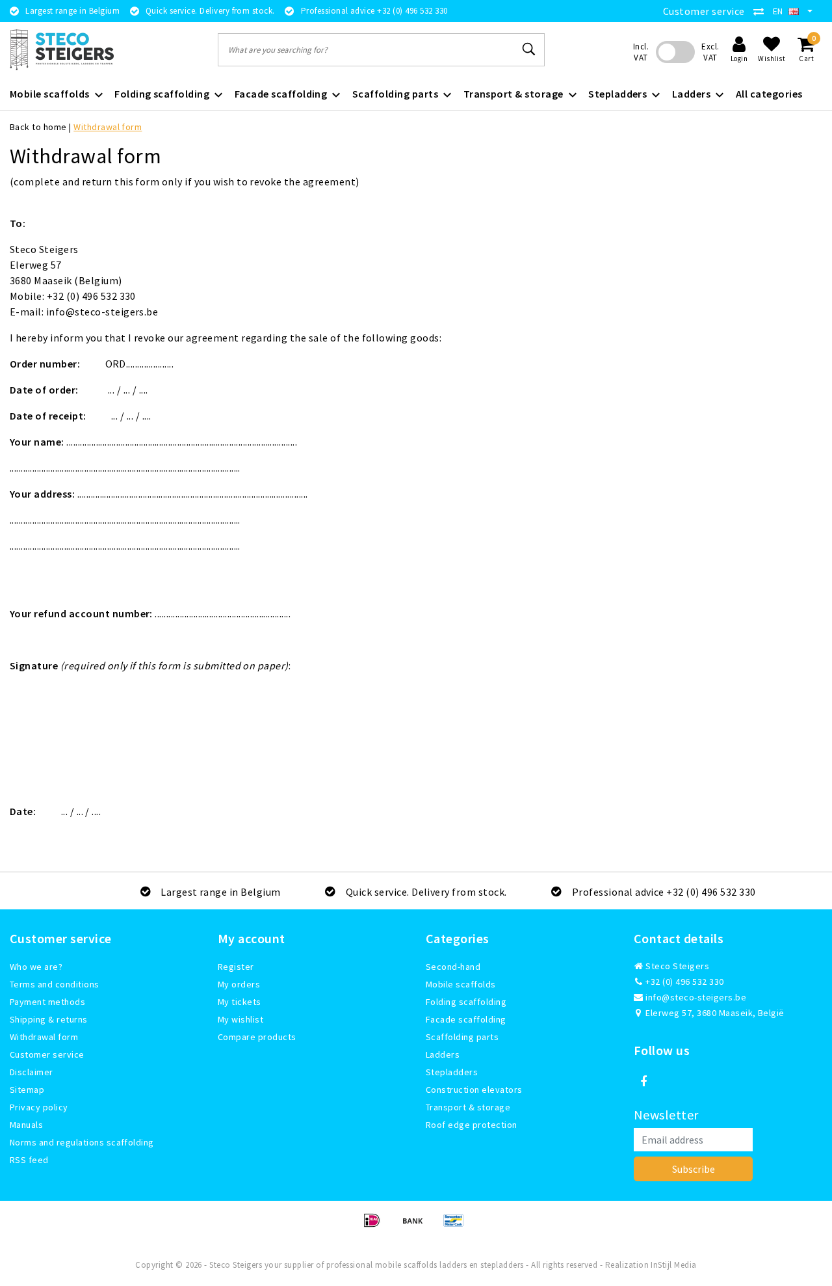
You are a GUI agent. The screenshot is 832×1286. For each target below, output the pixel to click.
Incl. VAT (641, 52)
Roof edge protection (471, 1125)
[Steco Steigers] (62, 49)
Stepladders (452, 1072)
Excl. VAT (710, 52)
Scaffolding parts (462, 1037)
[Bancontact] (456, 1226)
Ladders (443, 1054)
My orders (239, 984)
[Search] (529, 49)
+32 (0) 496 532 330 (684, 981)
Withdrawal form (107, 127)
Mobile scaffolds (461, 984)
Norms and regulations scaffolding (82, 1142)
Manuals (26, 1125)
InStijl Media (673, 1264)
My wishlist (240, 1019)
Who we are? (36, 966)
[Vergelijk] (761, 11)
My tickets (239, 1002)
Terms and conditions (54, 984)
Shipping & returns (49, 1019)
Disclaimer (31, 1072)
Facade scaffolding (466, 1019)
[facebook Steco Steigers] (643, 1081)
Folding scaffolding (466, 1002)
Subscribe (693, 1168)
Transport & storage (468, 1107)
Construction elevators (474, 1089)
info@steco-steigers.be (695, 997)
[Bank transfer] (416, 1226)
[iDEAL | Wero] (376, 1226)
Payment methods (47, 1002)
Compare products (257, 1037)
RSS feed (29, 1160)
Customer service (704, 11)
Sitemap (27, 1089)
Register (236, 966)
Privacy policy (39, 1107)
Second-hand (453, 966)
